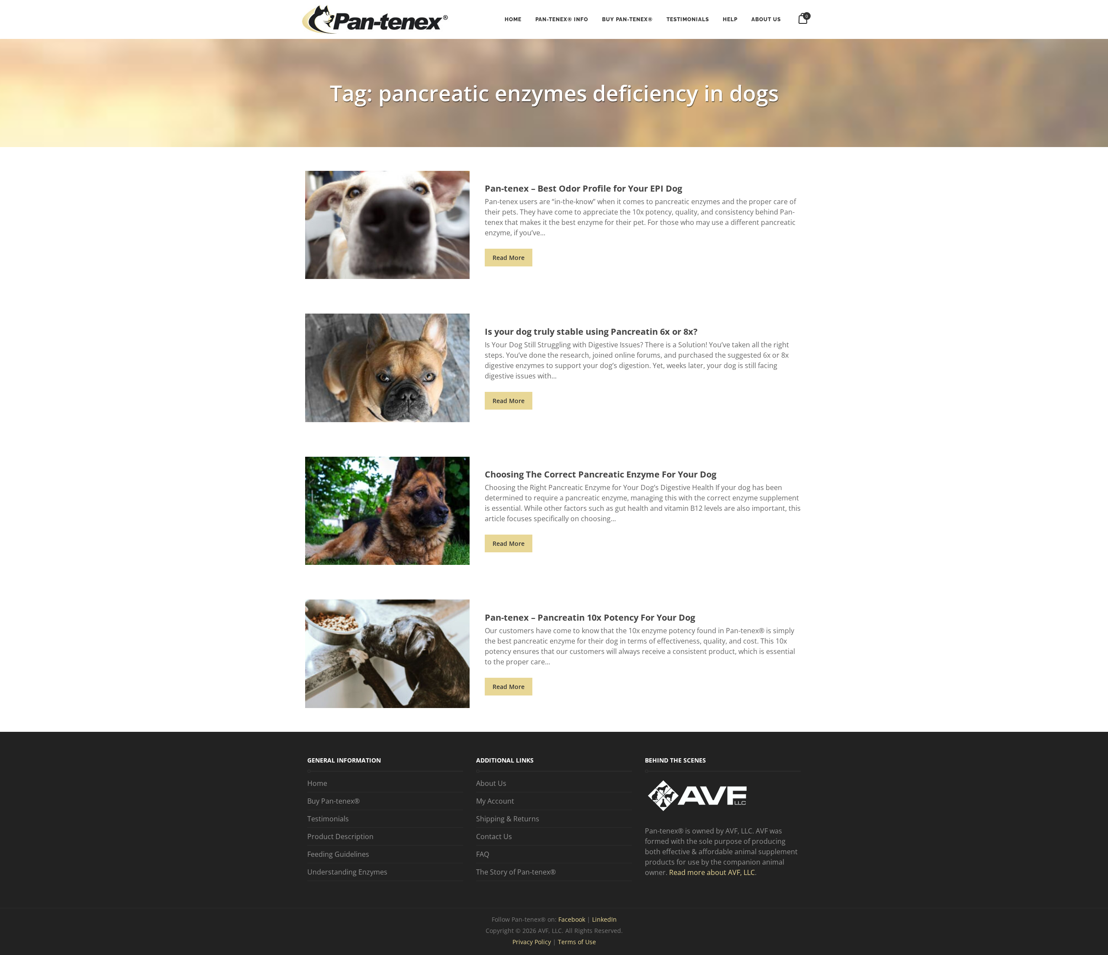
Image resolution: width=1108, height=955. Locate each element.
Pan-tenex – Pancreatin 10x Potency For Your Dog (590, 617)
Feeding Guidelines (338, 854)
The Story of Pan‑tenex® (516, 872)
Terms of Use (577, 942)
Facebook (572, 919)
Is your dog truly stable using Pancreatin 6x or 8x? (591, 331)
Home (513, 19)
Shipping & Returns (507, 819)
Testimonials (688, 19)
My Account (495, 801)
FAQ (482, 854)
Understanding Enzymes (347, 872)
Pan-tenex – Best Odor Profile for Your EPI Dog (583, 188)
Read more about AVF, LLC (712, 872)
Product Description (340, 836)
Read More (509, 257)
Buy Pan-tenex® (627, 19)
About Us (766, 19)
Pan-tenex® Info (561, 19)
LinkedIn (604, 919)
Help (730, 19)
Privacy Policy (531, 942)
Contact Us (494, 836)
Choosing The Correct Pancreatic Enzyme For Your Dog (600, 474)
